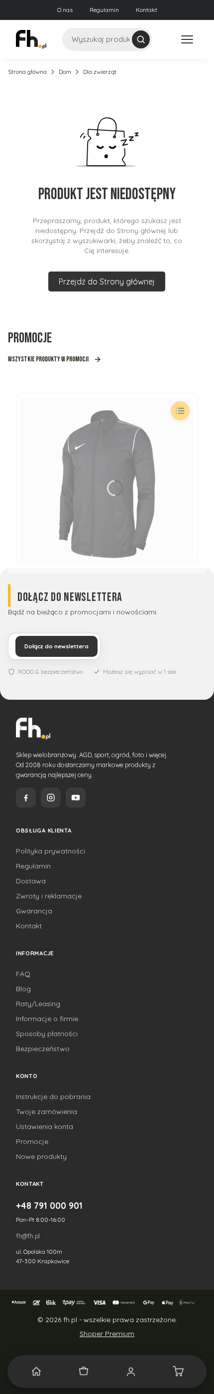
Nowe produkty (41, 1156)
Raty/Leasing (38, 1003)
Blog (23, 988)
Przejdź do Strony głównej (107, 281)
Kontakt (146, 9)
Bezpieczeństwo (43, 1048)
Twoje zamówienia (46, 1111)
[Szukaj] (141, 39)
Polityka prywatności (50, 850)
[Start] (36, 1371)
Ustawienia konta (44, 1126)
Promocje (32, 1141)
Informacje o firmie (47, 1018)
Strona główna (27, 71)
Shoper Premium (107, 1333)
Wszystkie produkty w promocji (48, 359)
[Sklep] (83, 1371)
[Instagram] (51, 798)
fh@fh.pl (28, 1236)
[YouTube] (76, 798)
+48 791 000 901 (49, 1205)
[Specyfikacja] (180, 410)
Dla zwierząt (99, 71)
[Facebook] (26, 798)
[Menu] (187, 39)
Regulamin (104, 9)
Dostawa (31, 880)
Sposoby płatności (47, 1033)
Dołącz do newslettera (56, 646)
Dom (65, 71)
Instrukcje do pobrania (53, 1096)
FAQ (23, 973)
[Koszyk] (178, 1371)
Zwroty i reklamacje (49, 895)
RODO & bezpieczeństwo (50, 671)
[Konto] (130, 1371)
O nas (65, 9)
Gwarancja (34, 910)
